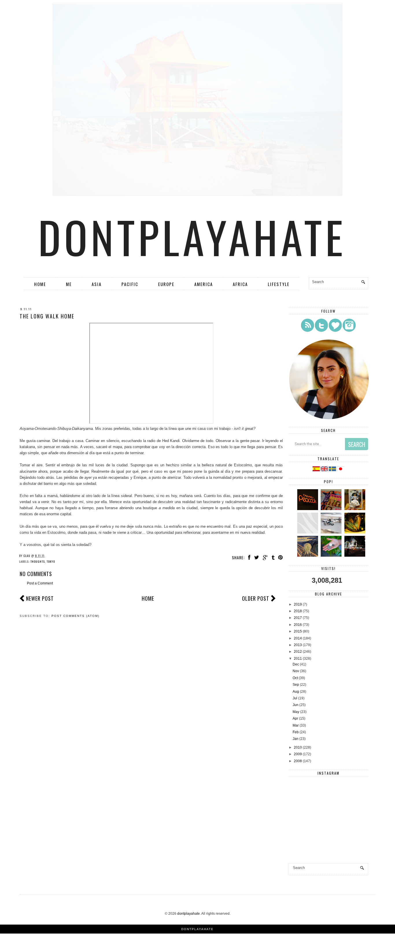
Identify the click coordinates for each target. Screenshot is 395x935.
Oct (295, 678)
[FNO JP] (308, 532)
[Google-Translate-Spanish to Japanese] (340, 470)
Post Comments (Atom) (75, 615)
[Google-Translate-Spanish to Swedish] (333, 470)
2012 (298, 652)
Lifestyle (278, 284)
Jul (295, 698)
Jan (295, 739)
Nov (296, 671)
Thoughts (37, 561)
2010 (298, 747)
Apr (295, 718)
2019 (298, 604)
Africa (240, 284)
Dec (296, 664)
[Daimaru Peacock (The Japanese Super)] (308, 509)
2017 (298, 618)
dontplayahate (192, 236)
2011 (298, 659)
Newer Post (40, 598)
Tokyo (51, 561)
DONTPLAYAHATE (197, 929)
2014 (298, 638)
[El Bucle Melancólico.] (355, 532)
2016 (298, 625)
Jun (295, 705)
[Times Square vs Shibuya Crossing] (355, 555)
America (203, 284)
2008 (298, 761)
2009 (298, 754)
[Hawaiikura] (332, 532)
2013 (298, 645)
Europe (166, 284)
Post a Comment (40, 583)
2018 (298, 611)
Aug (296, 692)
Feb (296, 732)
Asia (96, 284)
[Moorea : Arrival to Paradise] (332, 555)
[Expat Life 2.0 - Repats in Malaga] (355, 509)
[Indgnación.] (308, 555)
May (296, 712)
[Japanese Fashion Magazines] (332, 509)
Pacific (129, 284)
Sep (296, 685)
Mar (296, 725)
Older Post (255, 598)
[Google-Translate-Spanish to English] (325, 470)
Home (40, 284)
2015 (298, 631)
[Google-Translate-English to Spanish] (316, 470)
